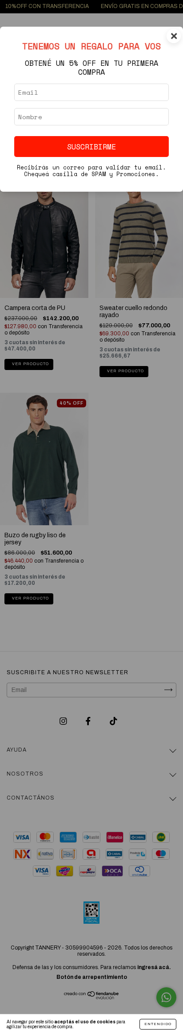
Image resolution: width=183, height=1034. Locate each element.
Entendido (157, 1024)
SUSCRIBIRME (91, 146)
